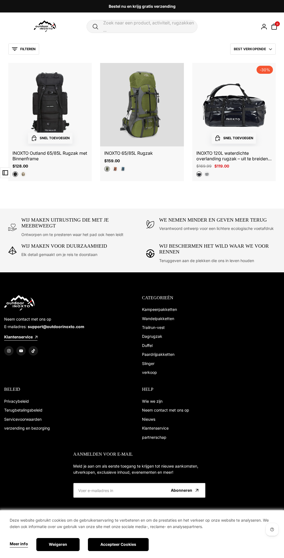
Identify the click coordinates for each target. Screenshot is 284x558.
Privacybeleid (16, 401)
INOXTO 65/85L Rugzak (128, 153)
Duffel (147, 345)
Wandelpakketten (158, 318)
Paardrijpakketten (158, 354)
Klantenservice (155, 428)
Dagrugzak (152, 336)
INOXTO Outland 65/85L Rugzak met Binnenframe (49, 156)
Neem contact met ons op (165, 410)
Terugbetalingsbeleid (23, 410)
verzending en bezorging (27, 428)
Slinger (148, 363)
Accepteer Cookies (118, 544)
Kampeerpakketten (159, 309)
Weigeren (58, 544)
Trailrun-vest (153, 327)
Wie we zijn (152, 401)
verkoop (149, 372)
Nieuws (148, 419)
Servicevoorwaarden (23, 419)
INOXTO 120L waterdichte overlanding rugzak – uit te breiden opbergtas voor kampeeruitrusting (232, 156)
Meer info (19, 544)
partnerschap (154, 437)
